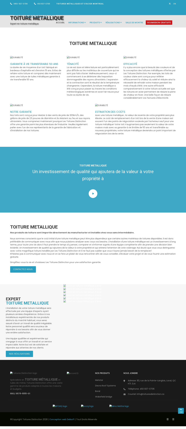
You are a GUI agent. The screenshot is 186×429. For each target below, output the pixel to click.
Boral (97, 391)
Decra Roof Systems (105, 385)
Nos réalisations (19, 354)
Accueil (60, 22)
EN (175, 3)
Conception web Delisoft (62, 419)
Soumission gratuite (159, 22)
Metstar (99, 380)
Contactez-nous (23, 269)
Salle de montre (134, 22)
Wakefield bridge (103, 396)
